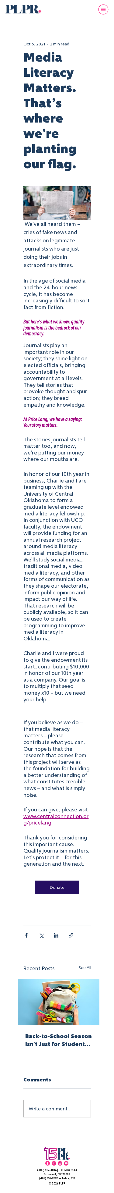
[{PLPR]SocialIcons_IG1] (60, 1163)
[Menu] (102, 9)
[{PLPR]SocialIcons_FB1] (47, 1163)
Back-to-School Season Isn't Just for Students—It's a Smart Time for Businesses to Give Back (58, 1040)
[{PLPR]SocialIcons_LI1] (54, 1163)
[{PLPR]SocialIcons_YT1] (66, 1163)
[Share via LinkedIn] (56, 935)
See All (85, 967)
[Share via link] (71, 935)
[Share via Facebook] (26, 935)
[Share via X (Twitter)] (41, 935)
